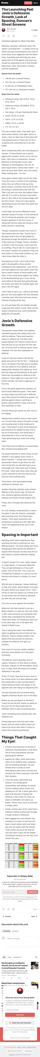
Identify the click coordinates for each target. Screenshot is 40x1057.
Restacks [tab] (15, 931)
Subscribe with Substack (21, 1023)
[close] (34, 988)
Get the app (28, 1051)
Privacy (19, 1047)
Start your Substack (16, 1051)
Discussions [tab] (17, 957)
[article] (20, 970)
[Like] (4, 36)
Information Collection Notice (21, 899)
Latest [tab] (9, 957)
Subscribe (28, 3)
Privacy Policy (23, 1032)
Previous (8, 916)
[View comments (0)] (9, 36)
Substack (11, 1055)
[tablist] (10, 931)
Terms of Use (30, 897)
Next (33, 916)
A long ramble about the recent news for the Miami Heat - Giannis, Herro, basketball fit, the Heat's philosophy (15, 972)
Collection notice (31, 1047)
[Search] (36, 957)
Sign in (35, 3)
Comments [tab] (6, 931)
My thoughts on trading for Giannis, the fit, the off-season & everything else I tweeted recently (15, 965)
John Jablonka (11, 29)
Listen (35, 30)
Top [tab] (4, 957)
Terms (24, 1047)
